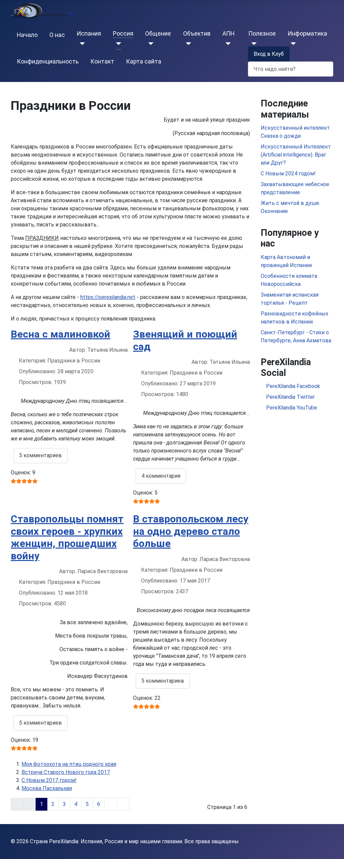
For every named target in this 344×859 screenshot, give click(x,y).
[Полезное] (252, 43)
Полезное (262, 33)
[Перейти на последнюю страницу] (123, 804)
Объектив (197, 33)
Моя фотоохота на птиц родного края (69, 764)
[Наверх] (332, 847)
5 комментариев (40, 455)
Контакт (102, 61)
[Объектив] (187, 43)
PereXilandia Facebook (292, 386)
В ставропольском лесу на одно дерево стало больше (190, 531)
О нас (57, 35)
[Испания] (81, 43)
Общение (158, 33)
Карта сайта (143, 61)
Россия (123, 33)
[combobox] (290, 69)
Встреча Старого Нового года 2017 (66, 772)
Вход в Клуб (269, 54)
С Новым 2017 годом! (49, 780)
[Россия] (117, 43)
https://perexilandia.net (107, 297)
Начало (27, 35)
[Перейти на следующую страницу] (110, 804)
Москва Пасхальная (47, 788)
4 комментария (160, 476)
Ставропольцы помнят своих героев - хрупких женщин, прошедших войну (67, 537)
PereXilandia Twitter (290, 397)
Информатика (307, 33)
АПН (228, 33)
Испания (89, 33)
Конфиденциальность (48, 61)
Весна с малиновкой (60, 334)
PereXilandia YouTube (291, 407)
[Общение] (149, 43)
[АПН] (226, 43)
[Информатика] (292, 43)
